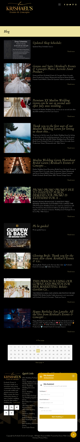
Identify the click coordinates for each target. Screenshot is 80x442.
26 (46, 351)
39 (34, 354)
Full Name (43, 391)
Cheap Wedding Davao (29, 382)
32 (69, 351)
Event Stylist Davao (28, 427)
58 (45, 358)
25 (42, 351)
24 (38, 351)
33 (11, 354)
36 (22, 354)
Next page (39, 362)
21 (26, 351)
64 (69, 358)
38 (30, 354)
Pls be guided (40, 226)
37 (26, 354)
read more (16, 402)
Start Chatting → (57, 417)
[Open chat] (74, 435)
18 (14, 351)
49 (11, 358)
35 (19, 354)
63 (65, 358)
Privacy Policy (43, 438)
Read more (71, 51)
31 (65, 351)
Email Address (44, 399)
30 (61, 351)
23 (34, 351)
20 (22, 351)
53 (26, 358)
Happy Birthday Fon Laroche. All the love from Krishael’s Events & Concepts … (53, 314)
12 (53, 347)
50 (15, 358)
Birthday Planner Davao (29, 417)
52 (22, 358)
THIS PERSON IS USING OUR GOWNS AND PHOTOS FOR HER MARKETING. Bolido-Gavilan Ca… (52, 285)
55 (34, 358)
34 (15, 354)
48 (69, 354)
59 (49, 358)
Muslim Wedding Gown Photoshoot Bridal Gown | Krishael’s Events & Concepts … (54, 163)
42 (46, 354)
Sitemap (35, 438)
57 (42, 358)
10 (45, 347)
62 (61, 358)
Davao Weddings (27, 386)
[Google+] (67, 5)
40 (38, 354)
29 (57, 351)
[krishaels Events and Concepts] (19, 4)
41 (41, 354)
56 (38, 358)
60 (53, 358)
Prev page (41, 340)
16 (68, 347)
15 (65, 347)
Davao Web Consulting (66, 436)
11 (49, 347)
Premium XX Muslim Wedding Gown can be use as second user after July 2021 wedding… (52, 103)
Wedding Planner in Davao (30, 384)
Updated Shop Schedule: (47, 43)
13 (57, 347)
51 (18, 358)
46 (61, 354)
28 (53, 351)
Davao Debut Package (29, 396)
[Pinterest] (73, 5)
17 (11, 351)
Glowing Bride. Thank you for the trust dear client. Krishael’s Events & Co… (53, 258)
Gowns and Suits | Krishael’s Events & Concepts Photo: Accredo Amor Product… (54, 69)
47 (65, 354)
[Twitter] (70, 5)
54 (30, 358)
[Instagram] (76, 5)
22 (30, 351)
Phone (44, 407)
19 (18, 351)
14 (61, 347)
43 (49, 354)
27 (49, 351)
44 (53, 354)
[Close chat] (73, 376)
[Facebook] (64, 5)
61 (57, 358)
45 (57, 354)
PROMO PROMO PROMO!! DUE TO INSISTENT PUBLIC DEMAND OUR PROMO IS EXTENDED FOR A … (53, 194)
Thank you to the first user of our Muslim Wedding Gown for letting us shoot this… (53, 128)
